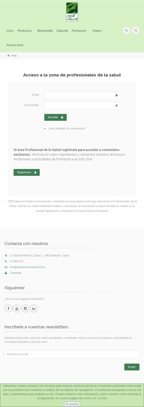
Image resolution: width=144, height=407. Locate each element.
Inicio (10, 30)
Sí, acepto (72, 404)
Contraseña (31, 105)
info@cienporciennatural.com (27, 267)
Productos (25, 30)
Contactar (15, 272)
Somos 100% (15, 45)
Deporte (62, 30)
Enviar (132, 366)
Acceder (53, 117)
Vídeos (96, 30)
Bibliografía (45, 30)
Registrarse (24, 172)
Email (35, 94)
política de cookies (95, 398)
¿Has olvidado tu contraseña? (67, 128)
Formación (79, 30)
